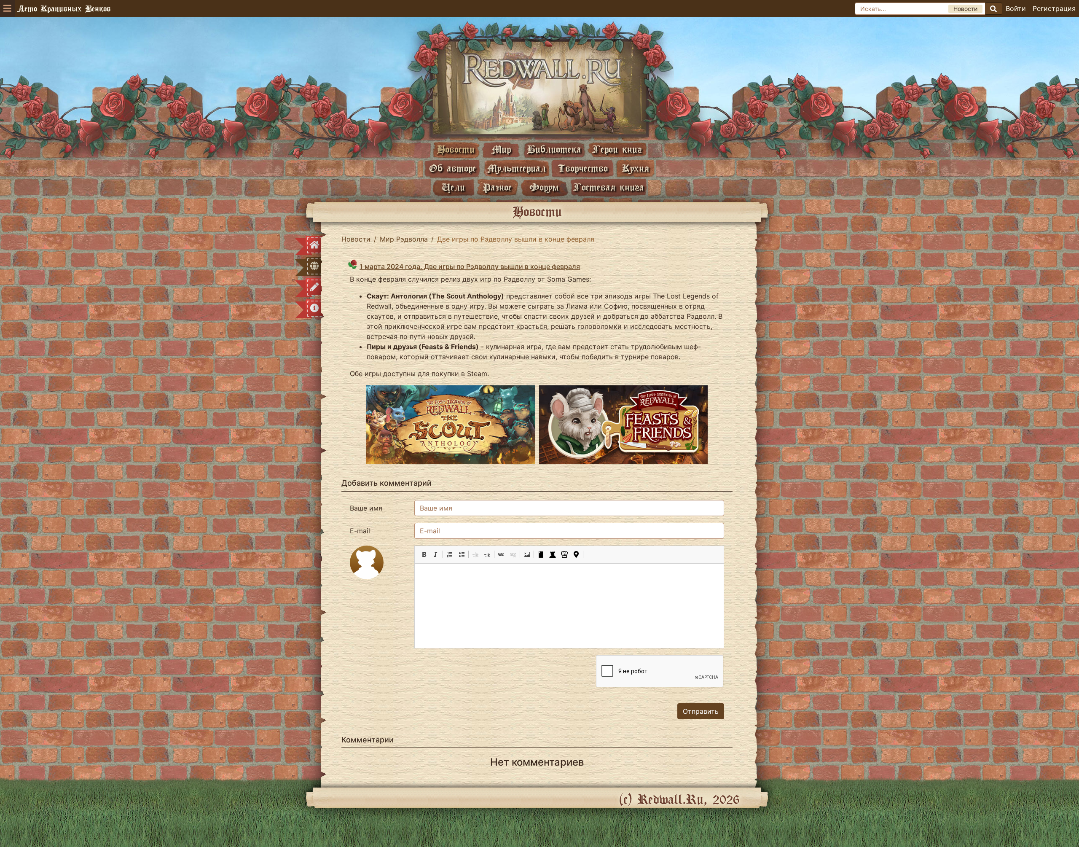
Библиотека (554, 149)
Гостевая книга (608, 187)
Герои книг (617, 149)
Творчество (583, 168)
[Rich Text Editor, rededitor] (569, 606)
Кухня (635, 168)
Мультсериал (516, 168)
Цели (453, 187)
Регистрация (1054, 8)
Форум (544, 187)
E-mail (360, 531)
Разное (497, 187)
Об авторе (452, 168)
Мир (501, 149)
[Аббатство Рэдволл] (539, 87)
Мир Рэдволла (404, 239)
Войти (1016, 8)
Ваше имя (366, 508)
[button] (424, 554)
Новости (456, 149)
